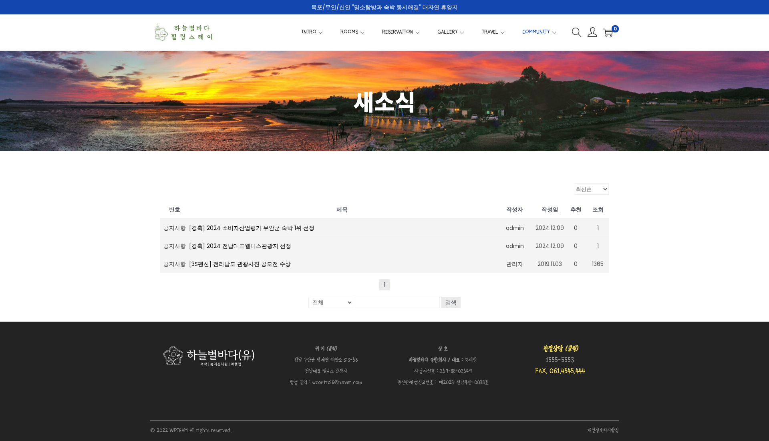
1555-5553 (560, 360)
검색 (451, 302)
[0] (608, 32)
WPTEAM (179, 430)
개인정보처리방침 (603, 430)
